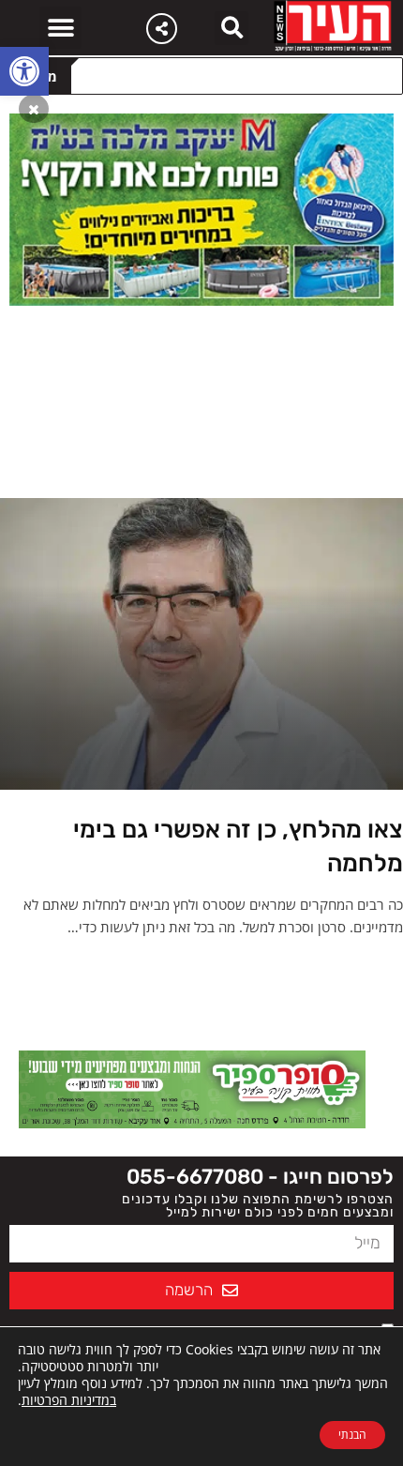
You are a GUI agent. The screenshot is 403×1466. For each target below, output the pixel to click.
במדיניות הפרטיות (69, 1400)
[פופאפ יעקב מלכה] (201, 208)
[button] (24, 71)
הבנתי (352, 1435)
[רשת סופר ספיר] (192, 1088)
